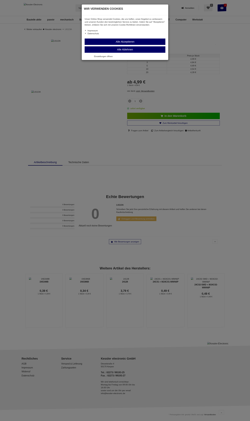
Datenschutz (93, 33)
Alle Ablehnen (125, 49)
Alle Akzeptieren (125, 41)
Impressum (93, 30)
